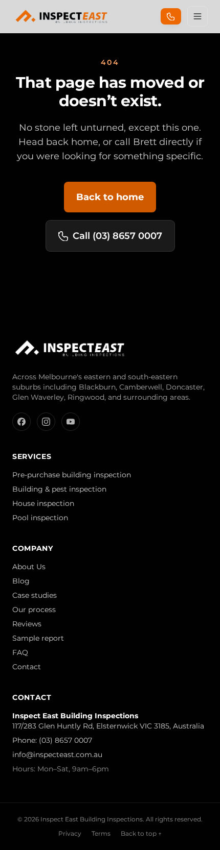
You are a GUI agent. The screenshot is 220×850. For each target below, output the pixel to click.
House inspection (43, 503)
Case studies (34, 595)
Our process (34, 609)
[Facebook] (21, 421)
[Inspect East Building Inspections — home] (62, 16)
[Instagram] (46, 421)
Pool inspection (40, 517)
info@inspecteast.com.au (57, 754)
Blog (21, 581)
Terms (101, 833)
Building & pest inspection (59, 489)
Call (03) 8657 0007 (117, 235)
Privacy (69, 833)
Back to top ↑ (141, 833)
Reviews (26, 623)
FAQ (20, 652)
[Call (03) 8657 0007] (171, 16)
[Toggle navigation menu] (197, 16)
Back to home (110, 197)
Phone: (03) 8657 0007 (52, 740)
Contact (26, 666)
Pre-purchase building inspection (71, 474)
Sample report (38, 638)
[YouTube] (70, 421)
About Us (29, 566)
